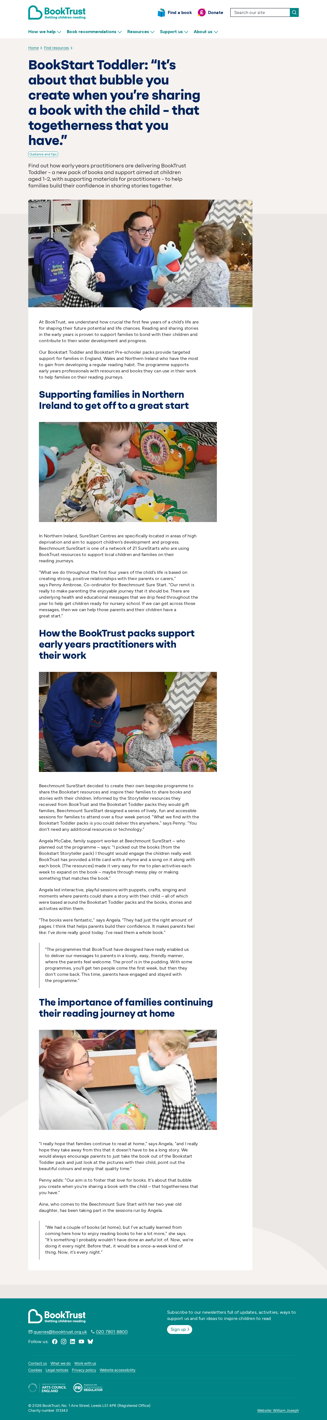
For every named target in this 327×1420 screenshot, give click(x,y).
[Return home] (56, 12)
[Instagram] (63, 1341)
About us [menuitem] (203, 31)
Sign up (178, 1329)
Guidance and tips (43, 154)
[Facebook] (54, 1341)
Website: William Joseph (278, 1410)
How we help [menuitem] (42, 31)
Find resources (56, 48)
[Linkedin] (72, 1341)
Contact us (37, 1363)
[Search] (294, 12)
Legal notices (57, 1370)
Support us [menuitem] (171, 31)
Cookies (35, 1370)
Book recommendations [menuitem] (91, 31)
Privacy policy (84, 1370)
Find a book (180, 12)
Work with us (85, 1363)
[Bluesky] (90, 1341)
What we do (60, 1363)
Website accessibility (118, 1370)
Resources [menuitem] (138, 31)
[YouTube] (81, 1341)
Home (33, 48)
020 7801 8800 (112, 1331)
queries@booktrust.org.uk (60, 1331)
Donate (215, 12)
